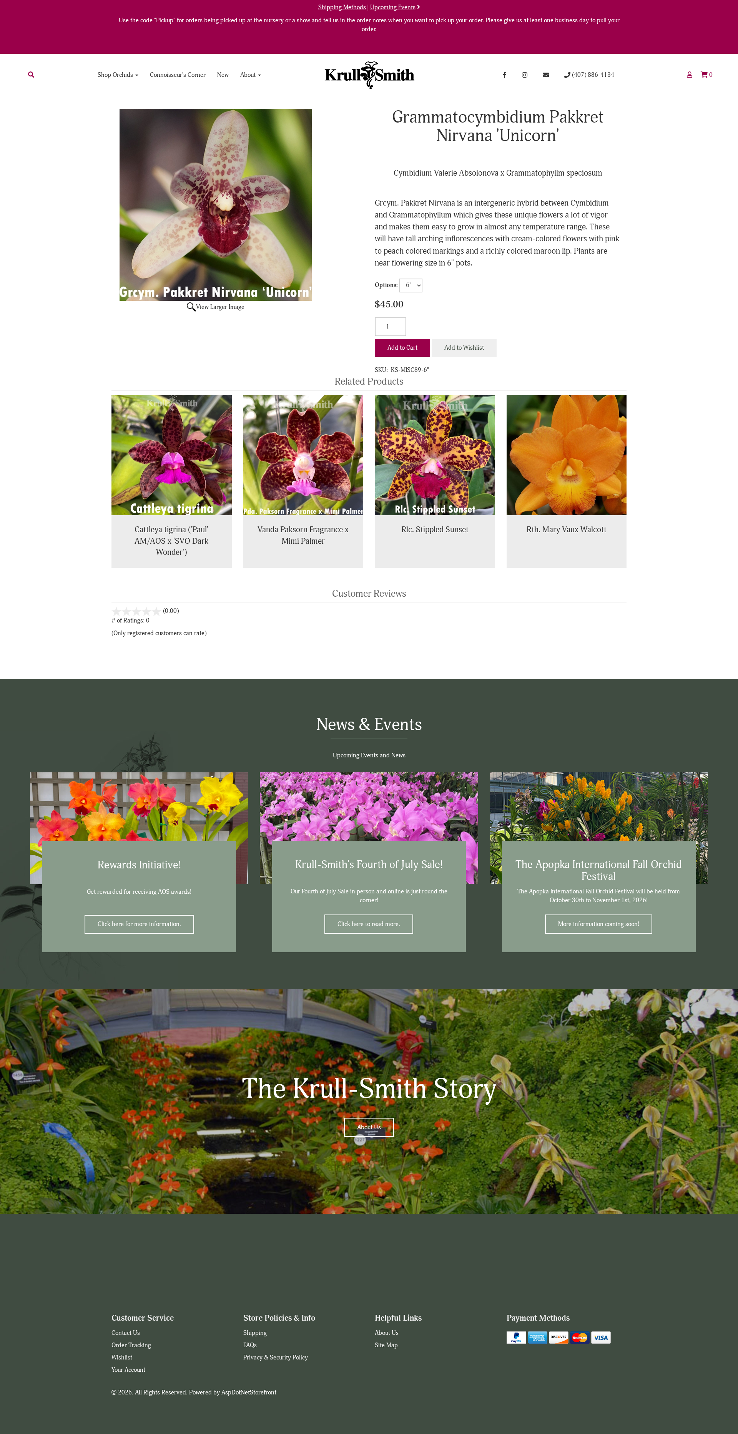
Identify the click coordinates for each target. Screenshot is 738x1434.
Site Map (386, 1345)
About (248, 75)
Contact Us (125, 1333)
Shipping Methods (342, 7)
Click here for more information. (139, 924)
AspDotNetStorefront (248, 1392)
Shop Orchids (116, 75)
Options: (386, 285)
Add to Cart (402, 348)
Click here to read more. (368, 924)
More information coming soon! (598, 924)
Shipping (255, 1333)
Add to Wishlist (464, 348)
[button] (31, 75)
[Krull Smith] (369, 75)
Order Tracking (131, 1345)
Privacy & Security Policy (275, 1357)
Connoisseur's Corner (178, 75)
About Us (369, 1127)
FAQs (250, 1345)
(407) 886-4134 (592, 75)
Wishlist (121, 1357)
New (223, 75)
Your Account (128, 1370)
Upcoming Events (393, 7)
